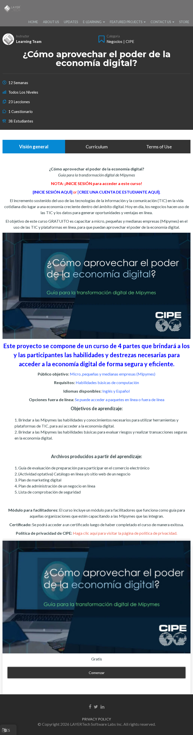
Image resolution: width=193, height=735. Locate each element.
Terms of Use (159, 146)
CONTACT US (161, 22)
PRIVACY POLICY (96, 719)
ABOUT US (51, 22)
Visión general (34, 146)
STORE (184, 22)
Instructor (22, 36)
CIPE (130, 41)
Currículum (97, 146)
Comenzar (97, 672)
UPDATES (71, 22)
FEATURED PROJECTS (126, 22)
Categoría (113, 36)
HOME (33, 22)
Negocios (114, 41)
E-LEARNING (92, 22)
